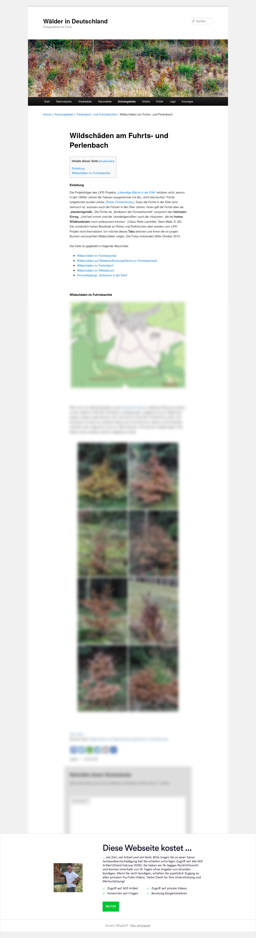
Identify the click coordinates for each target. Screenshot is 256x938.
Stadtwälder (85, 101)
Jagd (172, 101)
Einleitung (78, 168)
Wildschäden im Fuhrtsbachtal (91, 173)
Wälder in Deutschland (75, 21)
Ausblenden (106, 161)
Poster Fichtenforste (119, 202)
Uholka (146, 101)
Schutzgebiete (127, 101)
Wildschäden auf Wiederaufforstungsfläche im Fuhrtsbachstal (117, 260)
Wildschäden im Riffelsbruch (95, 270)
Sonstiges (187, 101)
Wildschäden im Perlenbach (95, 265)
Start (47, 101)
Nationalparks (64, 101)
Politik (159, 101)
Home (47, 114)
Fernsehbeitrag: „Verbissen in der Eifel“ (102, 275)
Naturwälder (105, 101)
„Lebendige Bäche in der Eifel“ (136, 192)
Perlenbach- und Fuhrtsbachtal (96, 114)
